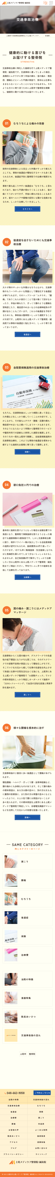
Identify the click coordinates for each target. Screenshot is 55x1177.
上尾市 (23, 1053)
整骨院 (32, 1053)
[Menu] (51, 3)
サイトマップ (41, 1154)
